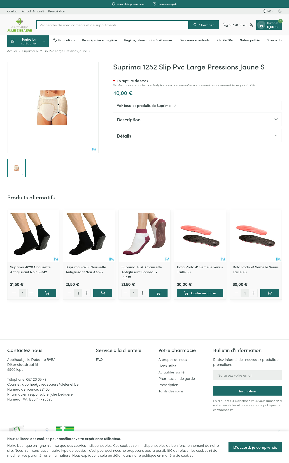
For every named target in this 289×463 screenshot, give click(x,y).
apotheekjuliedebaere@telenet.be (50, 384)
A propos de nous (172, 359)
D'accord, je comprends (255, 447)
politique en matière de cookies (167, 455)
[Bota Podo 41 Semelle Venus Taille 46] (256, 235)
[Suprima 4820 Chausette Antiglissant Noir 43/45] (88, 235)
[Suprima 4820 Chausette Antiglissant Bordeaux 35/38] (144, 235)
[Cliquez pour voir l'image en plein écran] (52, 107)
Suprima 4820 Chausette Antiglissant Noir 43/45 (86, 269)
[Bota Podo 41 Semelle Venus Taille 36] (200, 235)
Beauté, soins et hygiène (99, 40)
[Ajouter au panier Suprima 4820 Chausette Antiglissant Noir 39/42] (47, 293)
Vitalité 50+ (225, 40)
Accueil (12, 50)
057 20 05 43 (36, 379)
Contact (12, 11)
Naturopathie (250, 40)
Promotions (66, 40)
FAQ (99, 359)
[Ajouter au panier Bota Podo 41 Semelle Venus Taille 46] (269, 293)
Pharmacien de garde (176, 378)
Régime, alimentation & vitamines (148, 40)
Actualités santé (33, 11)
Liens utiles (167, 365)
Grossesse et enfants (194, 40)
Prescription (56, 11)
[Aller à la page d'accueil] (19, 25)
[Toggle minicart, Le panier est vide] (261, 25)
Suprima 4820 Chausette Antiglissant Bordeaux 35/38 (141, 271)
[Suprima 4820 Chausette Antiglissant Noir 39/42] (33, 235)
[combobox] (112, 24)
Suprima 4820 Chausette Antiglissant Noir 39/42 (30, 269)
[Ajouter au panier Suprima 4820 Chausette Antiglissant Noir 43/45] (102, 293)
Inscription (247, 390)
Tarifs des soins (170, 390)
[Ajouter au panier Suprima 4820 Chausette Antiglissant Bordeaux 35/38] (158, 293)
